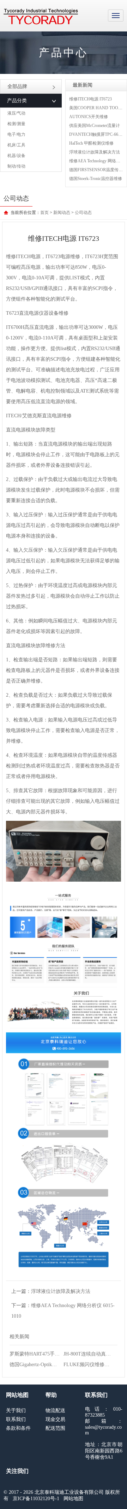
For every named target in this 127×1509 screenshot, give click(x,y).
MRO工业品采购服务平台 (41, 17)
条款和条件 (18, 1428)
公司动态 (83, 212)
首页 (44, 212)
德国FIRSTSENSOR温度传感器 (98, 169)
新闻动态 (61, 212)
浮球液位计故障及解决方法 (94, 152)
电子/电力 (16, 134)
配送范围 (55, 1428)
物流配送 (55, 1410)
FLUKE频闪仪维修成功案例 (94, 1364)
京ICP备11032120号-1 (36, 1498)
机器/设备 (16, 155)
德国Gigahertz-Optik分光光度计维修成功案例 (58, 1364)
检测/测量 (16, 123)
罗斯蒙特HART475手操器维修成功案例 (52, 1354)
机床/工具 (16, 145)
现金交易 (55, 1419)
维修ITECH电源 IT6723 (90, 99)
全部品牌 (17, 86)
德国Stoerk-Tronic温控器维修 (95, 178)
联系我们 (16, 1419)
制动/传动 (16, 166)
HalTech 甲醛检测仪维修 (91, 143)
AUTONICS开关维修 (88, 116)
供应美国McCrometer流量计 (94, 125)
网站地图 (73, 1498)
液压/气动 (16, 113)
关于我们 (16, 1410)
